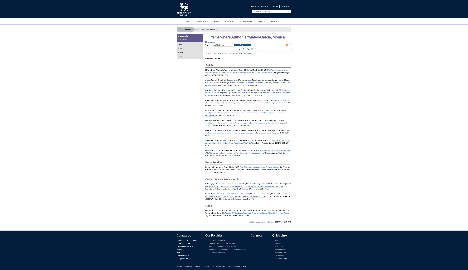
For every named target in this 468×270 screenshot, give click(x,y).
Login (180, 57)
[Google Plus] (259, 243)
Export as (208, 45)
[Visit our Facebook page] (238, 7)
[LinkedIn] (252, 243)
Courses (186, 21)
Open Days (274, 6)
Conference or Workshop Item (239, 53)
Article (214, 53)
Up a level (211, 42)
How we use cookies (234, 266)
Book (253, 53)
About (180, 48)
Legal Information (220, 266)
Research (261, 21)
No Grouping (256, 49)
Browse (180, 52)
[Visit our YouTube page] (243, 7)
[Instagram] (255, 243)
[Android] (255, 249)
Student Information (201, 21)
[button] (242, 45)
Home (180, 44)
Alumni (216, 21)
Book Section (222, 53)
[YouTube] (259, 240)
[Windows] (259, 249)
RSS (289, 45)
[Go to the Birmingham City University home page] (184, 9)
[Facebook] (252, 240)
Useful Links (285, 6)
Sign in (244, 266)
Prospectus (264, 6)
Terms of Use (208, 266)
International (229, 21)
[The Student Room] (259, 246)
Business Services (246, 21)
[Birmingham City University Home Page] (177, 21)
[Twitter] (255, 240)
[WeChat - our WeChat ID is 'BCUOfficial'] (255, 246)
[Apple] (252, 249)
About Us (274, 21)
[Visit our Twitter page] (240, 7)
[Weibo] (252, 246)
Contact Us (255, 6)
